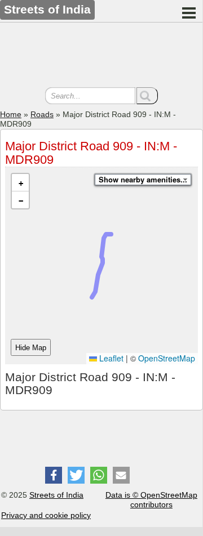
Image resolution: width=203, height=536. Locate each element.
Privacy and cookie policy (46, 515)
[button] (20, 182)
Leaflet (110, 358)
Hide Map (30, 347)
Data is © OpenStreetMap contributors (151, 499)
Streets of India (56, 494)
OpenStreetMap (166, 358)
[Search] (147, 95)
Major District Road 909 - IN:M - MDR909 (91, 153)
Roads (42, 114)
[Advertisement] (101, 56)
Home (10, 114)
